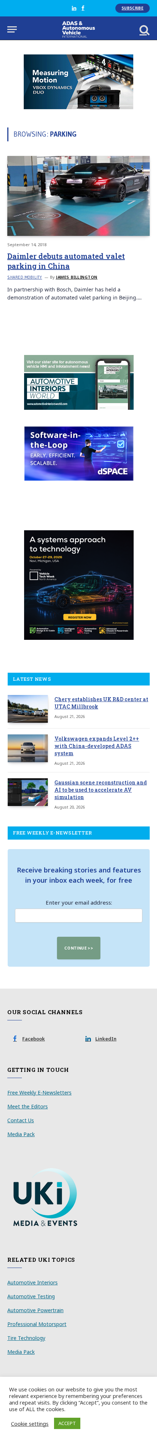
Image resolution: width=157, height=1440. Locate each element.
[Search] (144, 29)
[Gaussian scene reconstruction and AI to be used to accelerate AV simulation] (28, 792)
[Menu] (12, 29)
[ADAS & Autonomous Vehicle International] (78, 29)
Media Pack (21, 1134)
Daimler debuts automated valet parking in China (66, 261)
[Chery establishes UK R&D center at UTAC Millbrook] (28, 709)
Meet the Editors (27, 1106)
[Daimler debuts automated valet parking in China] (78, 196)
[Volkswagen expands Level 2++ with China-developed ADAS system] (28, 748)
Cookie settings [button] (30, 1423)
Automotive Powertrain (35, 1310)
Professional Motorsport (36, 1324)
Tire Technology (26, 1337)
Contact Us (20, 1120)
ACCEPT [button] (67, 1423)
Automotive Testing (31, 1296)
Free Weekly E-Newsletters (39, 1092)
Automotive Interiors (32, 1282)
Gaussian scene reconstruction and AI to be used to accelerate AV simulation (100, 790)
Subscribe (132, 8)
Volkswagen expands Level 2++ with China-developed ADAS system (96, 746)
